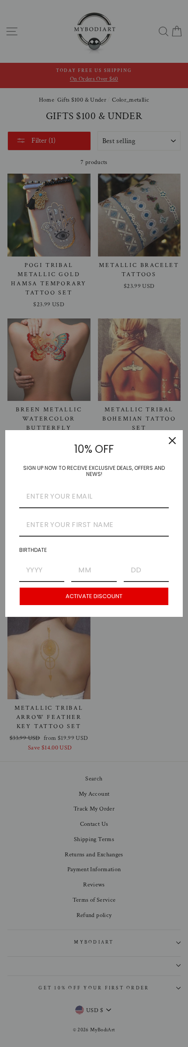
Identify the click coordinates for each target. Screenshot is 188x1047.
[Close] (172, 440)
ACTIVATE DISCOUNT (94, 596)
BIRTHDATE (33, 550)
